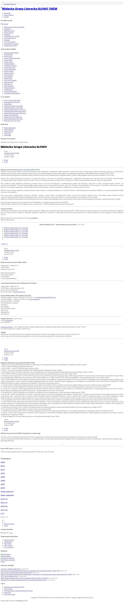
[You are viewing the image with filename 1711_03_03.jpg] (16, 231)
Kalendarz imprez (9, 31)
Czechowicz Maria (9, 67)
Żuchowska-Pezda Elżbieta (12, 93)
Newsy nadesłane (7, 495)
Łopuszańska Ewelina (10, 91)
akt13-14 (4, 499)
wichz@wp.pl (9, 320)
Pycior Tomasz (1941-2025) (12, 100)
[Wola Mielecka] (6, 556)
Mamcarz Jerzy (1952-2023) (12, 121)
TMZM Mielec (8, 542)
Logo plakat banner (10, 38)
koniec (6, 526)
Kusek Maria (8, 104)
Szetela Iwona (8, 90)
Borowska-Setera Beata (11, 53)
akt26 (3, 462)
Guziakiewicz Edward (10, 66)
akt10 (3, 473)
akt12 (3, 466)
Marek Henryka (8, 71)
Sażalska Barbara (9, 64)
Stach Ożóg (7, 133)
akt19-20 (4, 506)
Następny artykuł (9, 524)
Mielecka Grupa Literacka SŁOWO (14, 27)
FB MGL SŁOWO (9, 540)
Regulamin (7, 34)
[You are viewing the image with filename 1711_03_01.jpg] (16, 228)
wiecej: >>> (4, 244)
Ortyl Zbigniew (8, 77)
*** (90, 597)
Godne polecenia (7, 491)
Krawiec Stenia (8, 62)
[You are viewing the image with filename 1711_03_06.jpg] (16, 237)
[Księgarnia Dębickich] (7, 558)
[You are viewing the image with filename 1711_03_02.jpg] (16, 230)
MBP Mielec (7, 544)
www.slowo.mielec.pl (7, 327)
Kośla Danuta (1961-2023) (12, 102)
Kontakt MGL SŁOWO (10, 45)
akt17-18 (4, 510)
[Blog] (3, 562)
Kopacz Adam (8, 60)
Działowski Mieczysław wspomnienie (15, 111)
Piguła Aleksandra (9, 88)
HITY (2, 513)
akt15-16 (4, 502)
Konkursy (7, 40)
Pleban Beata (8, 78)
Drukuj (6, 160)
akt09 (3, 477)
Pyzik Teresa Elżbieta (10, 80)
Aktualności (7, 13)
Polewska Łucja (8, 82)
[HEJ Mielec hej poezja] (8, 560)
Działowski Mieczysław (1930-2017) (14, 109)
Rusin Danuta (8, 84)
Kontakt (6, 17)
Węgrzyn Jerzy (8, 56)
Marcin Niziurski (9, 130)
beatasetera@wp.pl (10, 4)
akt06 (3, 488)
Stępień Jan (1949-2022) (11, 115)
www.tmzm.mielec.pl (19, 292)
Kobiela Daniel (8, 54)
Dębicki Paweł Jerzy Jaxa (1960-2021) (15, 113)
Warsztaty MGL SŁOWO (11, 44)
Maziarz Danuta (9, 73)
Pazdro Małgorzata (10, 69)
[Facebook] (4, 24)
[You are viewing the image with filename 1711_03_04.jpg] (16, 233)
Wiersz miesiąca (9, 15)
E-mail (6, 162)
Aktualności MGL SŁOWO (11, 153)
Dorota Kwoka (8, 131)
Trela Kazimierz (8, 75)
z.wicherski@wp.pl (34, 299)
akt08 (3, 480)
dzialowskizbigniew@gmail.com (46, 297)
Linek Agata (7, 135)
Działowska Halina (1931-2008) (13, 106)
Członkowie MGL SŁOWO (11, 36)
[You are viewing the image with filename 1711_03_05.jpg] (16, 235)
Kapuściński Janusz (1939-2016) (13, 108)
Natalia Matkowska (10, 128)
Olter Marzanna (9, 86)
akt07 (3, 484)
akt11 (3, 469)
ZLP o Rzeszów (8, 547)
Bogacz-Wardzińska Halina (12, 58)
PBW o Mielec (8, 545)
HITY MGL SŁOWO (9, 42)
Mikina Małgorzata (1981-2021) (13, 119)
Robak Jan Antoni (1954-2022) (13, 117)
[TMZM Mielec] (5, 554)
